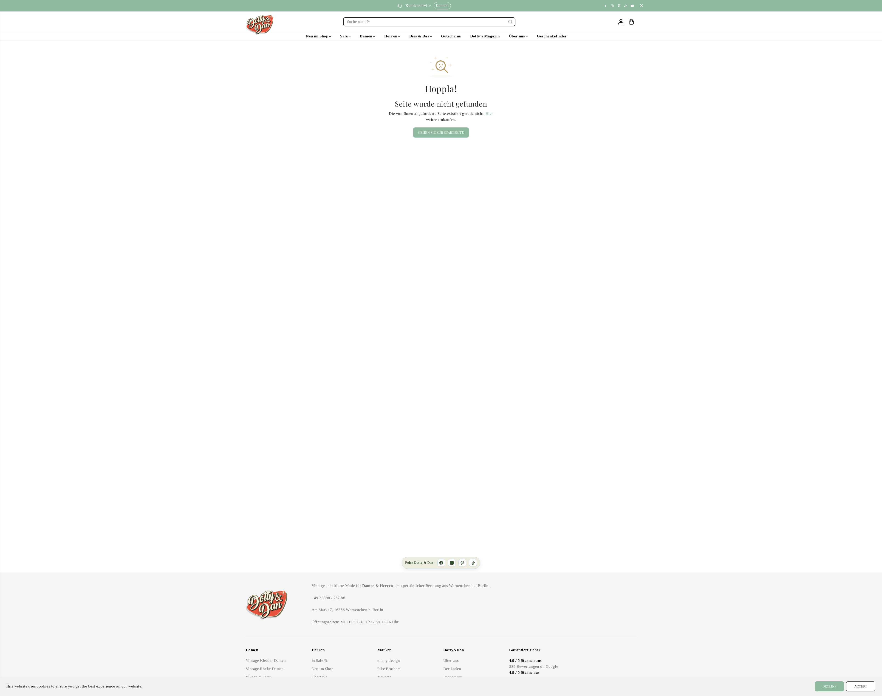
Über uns (517, 36)
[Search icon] (510, 21)
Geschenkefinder (552, 36)
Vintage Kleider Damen (266, 660)
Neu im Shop (317, 36)
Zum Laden (452, 5)
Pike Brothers (389, 669)
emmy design (388, 660)
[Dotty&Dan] (259, 24)
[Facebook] (605, 5)
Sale (344, 36)
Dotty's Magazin (485, 36)
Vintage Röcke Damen (265, 669)
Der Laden (452, 669)
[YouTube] (632, 5)
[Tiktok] (625, 5)
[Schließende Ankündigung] (641, 6)
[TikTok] (473, 563)
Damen (366, 36)
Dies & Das (419, 36)
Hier (489, 113)
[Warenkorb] (631, 22)
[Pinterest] (619, 5)
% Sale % (320, 660)
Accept (860, 686)
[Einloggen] (621, 22)
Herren (391, 36)
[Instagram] (612, 5)
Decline (830, 686)
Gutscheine (451, 36)
